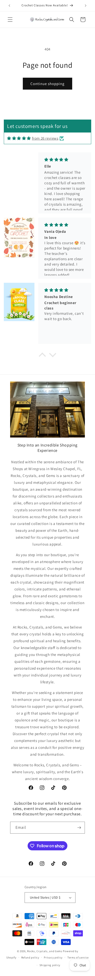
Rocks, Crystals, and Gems (44, 951)
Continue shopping (47, 83)
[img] (19, 138)
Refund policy (30, 957)
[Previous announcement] (9, 5)
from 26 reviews (45, 138)
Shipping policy (50, 965)
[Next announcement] (85, 5)
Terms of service (78, 957)
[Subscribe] (79, 828)
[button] (10, 19)
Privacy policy (53, 957)
